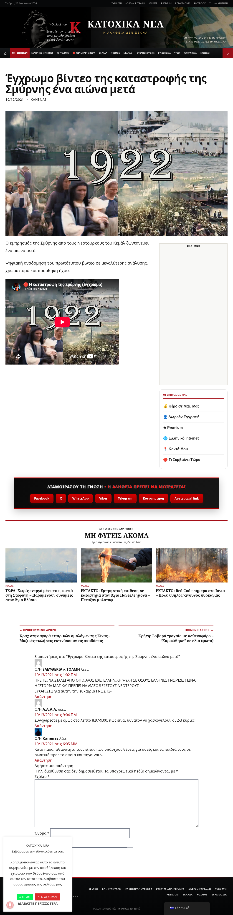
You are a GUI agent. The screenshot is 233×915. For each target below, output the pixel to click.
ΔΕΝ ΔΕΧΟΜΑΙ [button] (47, 897)
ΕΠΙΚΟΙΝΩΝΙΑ (182, 3)
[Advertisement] (194, 317)
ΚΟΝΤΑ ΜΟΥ (63, 53)
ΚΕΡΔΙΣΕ (153, 3)
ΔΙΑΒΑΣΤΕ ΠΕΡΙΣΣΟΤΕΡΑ (38, 903)
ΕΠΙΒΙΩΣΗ (205, 53)
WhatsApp (80, 498)
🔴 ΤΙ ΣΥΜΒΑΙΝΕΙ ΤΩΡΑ (84, 53)
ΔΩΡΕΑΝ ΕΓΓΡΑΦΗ (135, 3)
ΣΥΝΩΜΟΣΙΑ (164, 53)
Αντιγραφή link (187, 498)
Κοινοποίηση (153, 498)
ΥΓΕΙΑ (177, 53)
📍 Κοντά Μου (175, 449)
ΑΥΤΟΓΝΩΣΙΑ (190, 53)
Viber (103, 498)
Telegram (125, 498)
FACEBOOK (200, 3)
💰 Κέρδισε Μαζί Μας (181, 406)
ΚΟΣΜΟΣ (115, 53)
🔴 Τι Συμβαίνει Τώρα (181, 460)
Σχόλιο (42, 776)
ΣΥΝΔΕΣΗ (116, 3)
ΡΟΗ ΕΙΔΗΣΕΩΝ (20, 53)
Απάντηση (43, 696)
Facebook (41, 498)
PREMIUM (166, 3)
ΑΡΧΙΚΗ (93, 889)
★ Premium (173, 428)
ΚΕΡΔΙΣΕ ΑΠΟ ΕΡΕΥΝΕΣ (170, 889)
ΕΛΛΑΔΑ (103, 53)
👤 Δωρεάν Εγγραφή (181, 417)
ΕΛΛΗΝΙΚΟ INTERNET (42, 53)
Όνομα (42, 833)
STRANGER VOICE (145, 53)
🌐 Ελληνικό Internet (181, 438)
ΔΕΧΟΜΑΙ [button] (24, 897)
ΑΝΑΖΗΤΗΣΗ (221, 3)
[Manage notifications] (10, 905)
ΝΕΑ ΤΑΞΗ (129, 53)
